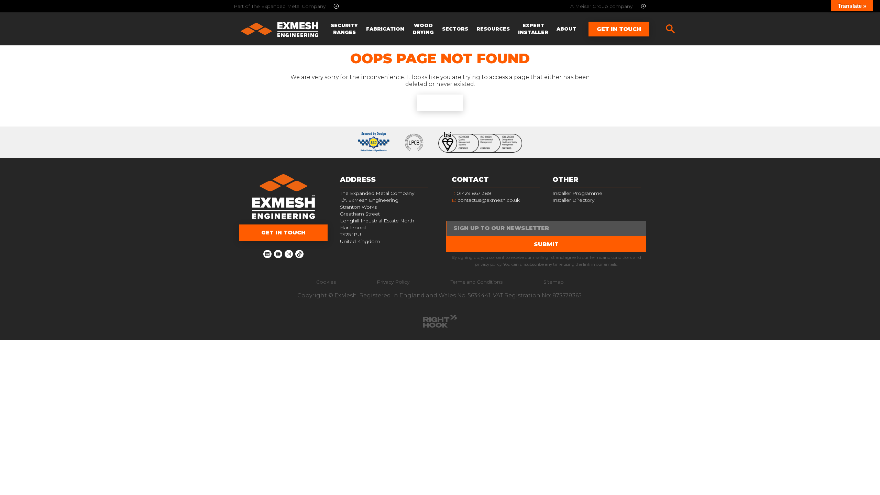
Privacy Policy (393, 282)
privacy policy (488, 264)
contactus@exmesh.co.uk (489, 200)
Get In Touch (619, 29)
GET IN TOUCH (283, 232)
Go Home (440, 102)
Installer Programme (577, 193)
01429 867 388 (472, 193)
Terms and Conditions (477, 282)
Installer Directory (573, 200)
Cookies (326, 282)
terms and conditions (611, 257)
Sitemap (553, 282)
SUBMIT (546, 244)
